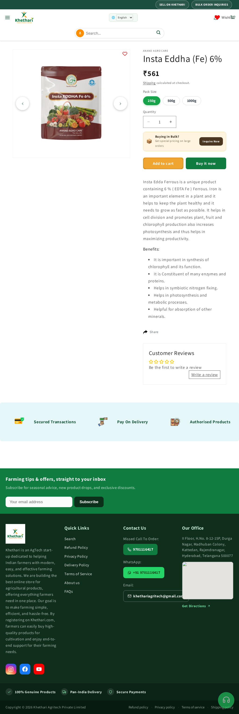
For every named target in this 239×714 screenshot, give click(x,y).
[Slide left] (22, 103)
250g (151, 100)
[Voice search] (80, 33)
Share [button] (154, 332)
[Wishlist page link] (224, 17)
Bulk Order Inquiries (211, 5)
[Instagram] (11, 669)
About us (72, 582)
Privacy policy (165, 707)
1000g (192, 100)
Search (70, 538)
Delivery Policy (76, 565)
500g (171, 100)
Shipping (149, 83)
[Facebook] (25, 669)
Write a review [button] (204, 374)
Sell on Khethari (172, 5)
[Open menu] (7, 18)
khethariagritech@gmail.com (158, 596)
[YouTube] (39, 669)
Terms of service (193, 707)
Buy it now (206, 163)
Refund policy (138, 707)
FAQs (68, 591)
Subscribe (89, 502)
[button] (232, 17)
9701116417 (143, 549)
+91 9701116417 (146, 572)
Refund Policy (76, 547)
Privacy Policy (76, 556)
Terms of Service (78, 573)
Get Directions (194, 606)
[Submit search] (158, 33)
